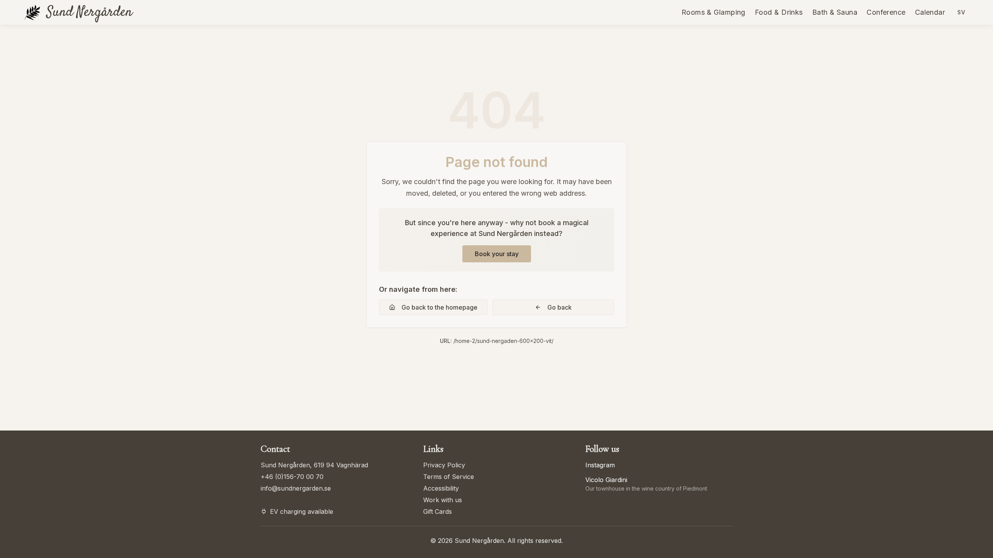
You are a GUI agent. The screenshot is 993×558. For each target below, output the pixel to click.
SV (961, 12)
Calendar (930, 12)
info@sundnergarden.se (296, 488)
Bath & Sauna (834, 12)
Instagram (600, 465)
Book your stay (497, 254)
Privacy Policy (444, 465)
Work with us (442, 500)
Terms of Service (448, 476)
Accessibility (441, 488)
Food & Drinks (779, 12)
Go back (559, 307)
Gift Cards (437, 511)
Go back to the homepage (439, 307)
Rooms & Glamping (714, 12)
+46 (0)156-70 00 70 (292, 476)
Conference (886, 12)
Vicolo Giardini (606, 480)
